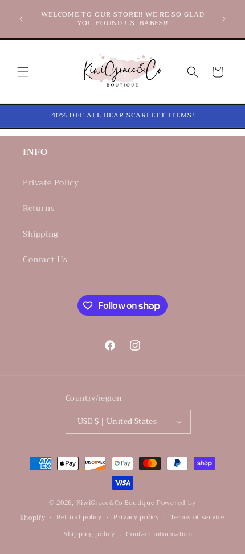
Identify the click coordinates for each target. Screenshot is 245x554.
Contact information (159, 534)
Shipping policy (89, 534)
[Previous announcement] (21, 18)
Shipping (40, 234)
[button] (22, 71)
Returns (39, 208)
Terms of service (197, 517)
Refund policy (79, 517)
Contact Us (45, 259)
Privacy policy (136, 517)
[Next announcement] (223, 18)
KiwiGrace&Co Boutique (115, 503)
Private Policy (51, 182)
